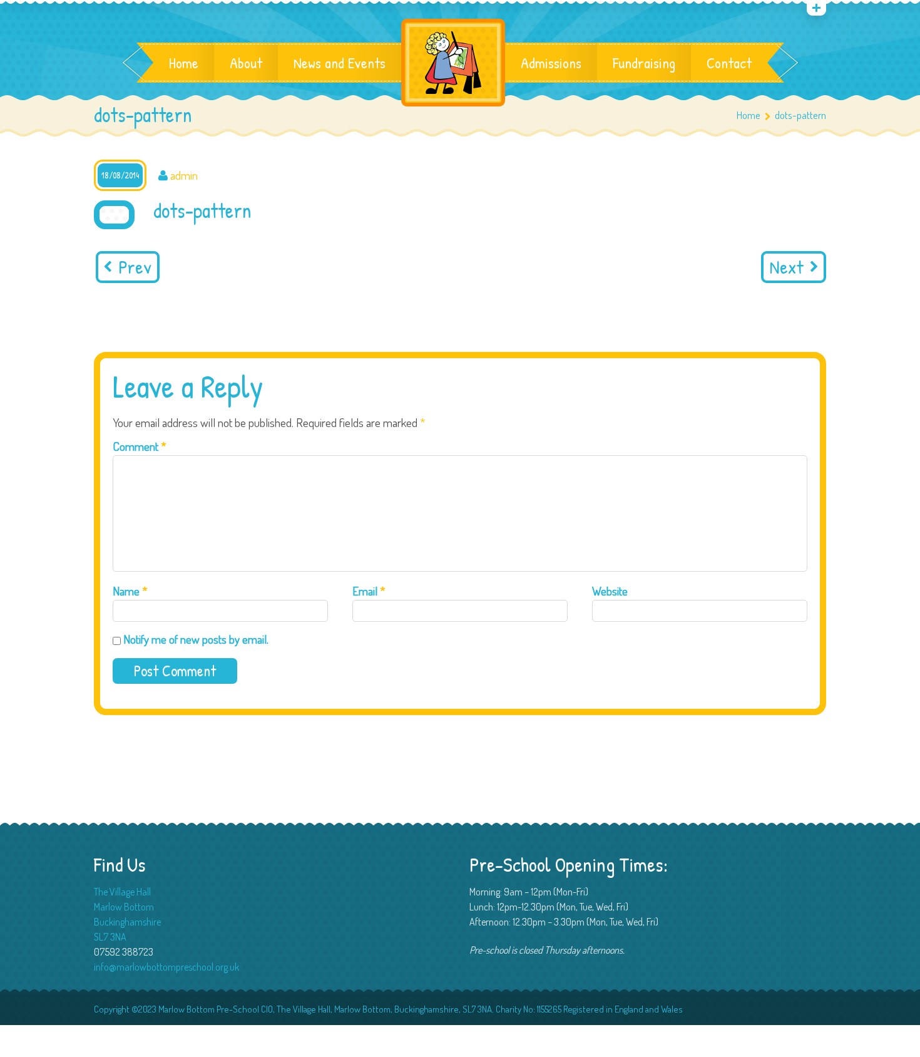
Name (130, 591)
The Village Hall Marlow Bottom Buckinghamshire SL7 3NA (127, 914)
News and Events (340, 63)
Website (610, 591)
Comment (139, 446)
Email (369, 591)
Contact (729, 63)
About (246, 63)
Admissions (551, 63)
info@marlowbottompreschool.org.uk (166, 967)
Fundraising (644, 63)
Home (183, 63)
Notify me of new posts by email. (195, 639)
